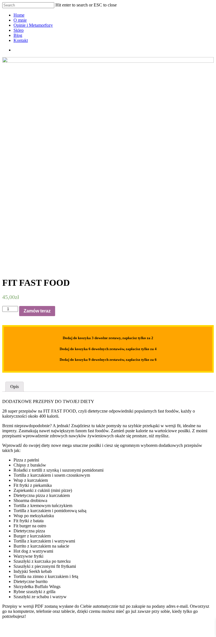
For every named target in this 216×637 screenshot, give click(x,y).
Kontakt (21, 40)
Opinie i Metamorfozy (33, 25)
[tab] (14, 387)
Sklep (19, 30)
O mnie (20, 20)
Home (19, 15)
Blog (18, 35)
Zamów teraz (37, 311)
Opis (14, 386)
